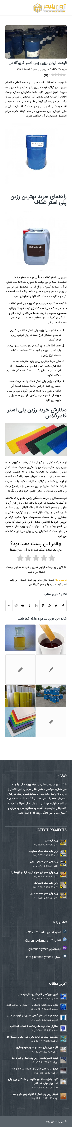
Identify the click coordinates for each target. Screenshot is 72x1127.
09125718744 (36, 932)
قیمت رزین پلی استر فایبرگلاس (45, 585)
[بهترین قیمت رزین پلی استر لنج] (20, 696)
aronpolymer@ (38, 949)
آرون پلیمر (50, 1121)
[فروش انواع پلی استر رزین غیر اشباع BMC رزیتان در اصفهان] (51, 722)
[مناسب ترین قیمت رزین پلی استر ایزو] (51, 639)
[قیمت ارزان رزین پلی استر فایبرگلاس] (36, 42)
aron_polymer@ (35, 940)
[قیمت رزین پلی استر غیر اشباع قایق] (20, 638)
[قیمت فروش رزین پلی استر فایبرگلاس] (51, 669)
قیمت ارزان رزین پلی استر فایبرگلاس (38, 63)
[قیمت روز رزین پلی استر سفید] (20, 669)
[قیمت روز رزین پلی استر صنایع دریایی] (51, 696)
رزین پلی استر (39, 69)
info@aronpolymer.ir (39, 957)
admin (20, 69)
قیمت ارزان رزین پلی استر (40, 580)
